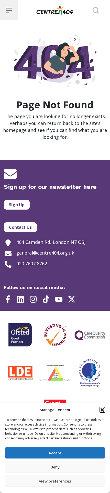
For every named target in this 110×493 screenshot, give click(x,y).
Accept (55, 452)
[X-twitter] (71, 299)
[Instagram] (33, 299)
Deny (55, 466)
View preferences (55, 481)
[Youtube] (59, 299)
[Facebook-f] (8, 299)
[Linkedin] (20, 299)
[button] (102, 409)
